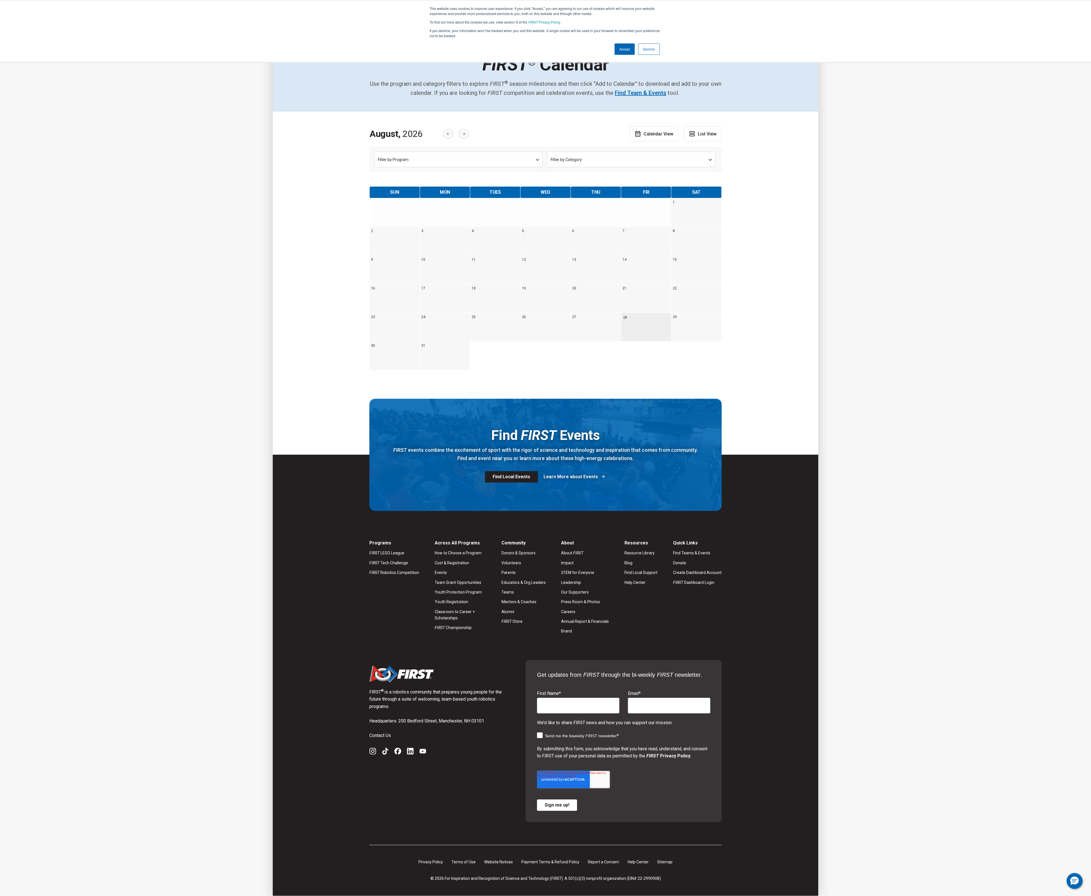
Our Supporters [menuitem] (575, 592)
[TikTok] (385, 752)
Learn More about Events (571, 476)
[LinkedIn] (410, 752)
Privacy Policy (544, 22)
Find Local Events (511, 476)
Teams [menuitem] (507, 592)
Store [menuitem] (511, 621)
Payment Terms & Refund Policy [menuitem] (550, 862)
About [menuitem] (572, 553)
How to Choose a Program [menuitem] (458, 553)
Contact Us (380, 735)
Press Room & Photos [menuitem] (580, 602)
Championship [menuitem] (453, 627)
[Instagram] (372, 752)
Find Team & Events (640, 92)
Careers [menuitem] (568, 611)
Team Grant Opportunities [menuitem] (458, 582)
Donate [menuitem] (679, 563)
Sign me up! (557, 805)
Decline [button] (649, 49)
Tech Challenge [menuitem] (388, 563)
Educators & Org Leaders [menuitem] (523, 582)
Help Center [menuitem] (635, 582)
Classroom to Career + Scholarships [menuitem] (455, 614)
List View (707, 134)
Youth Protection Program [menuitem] (458, 592)
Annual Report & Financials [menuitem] (585, 621)
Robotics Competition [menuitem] (394, 572)
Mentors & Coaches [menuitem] (518, 602)
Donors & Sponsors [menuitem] (518, 553)
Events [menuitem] (441, 572)
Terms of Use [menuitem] (463, 862)
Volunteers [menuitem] (511, 563)
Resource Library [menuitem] (639, 553)
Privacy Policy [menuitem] (431, 862)
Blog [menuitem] (628, 563)
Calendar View (658, 134)
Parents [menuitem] (508, 572)
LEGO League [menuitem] (386, 553)
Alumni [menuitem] (507, 611)
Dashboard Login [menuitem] (693, 582)
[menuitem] (585, 572)
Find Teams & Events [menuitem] (691, 553)
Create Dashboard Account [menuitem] (697, 572)
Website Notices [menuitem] (498, 862)
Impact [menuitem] (567, 563)
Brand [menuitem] (566, 631)
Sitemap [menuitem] (664, 862)
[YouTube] (422, 752)
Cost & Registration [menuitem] (452, 563)
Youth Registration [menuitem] (451, 602)
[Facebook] (397, 752)
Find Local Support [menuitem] (640, 572)
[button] (1074, 881)
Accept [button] (624, 49)
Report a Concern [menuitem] (603, 862)
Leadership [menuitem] (571, 582)
